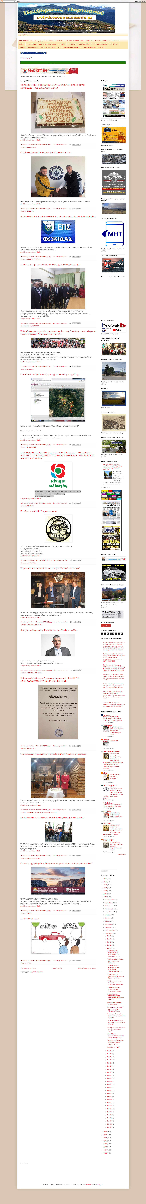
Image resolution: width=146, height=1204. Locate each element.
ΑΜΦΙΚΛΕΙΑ (60, 41)
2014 (105, 1147)
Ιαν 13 (109, 1090)
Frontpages (105, 491)
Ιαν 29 (109, 942)
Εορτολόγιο (105, 498)
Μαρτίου (108, 927)
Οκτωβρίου (109, 906)
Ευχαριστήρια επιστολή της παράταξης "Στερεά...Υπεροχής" (50, 568)
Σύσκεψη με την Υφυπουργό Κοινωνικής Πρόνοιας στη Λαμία (50, 264)
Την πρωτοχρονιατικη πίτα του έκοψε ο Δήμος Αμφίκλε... (116, 1029)
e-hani (105, 773)
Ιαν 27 (109, 948)
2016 (105, 1141)
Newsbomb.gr (117, 491)
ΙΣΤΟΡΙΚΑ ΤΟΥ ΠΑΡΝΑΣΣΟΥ (108, 840)
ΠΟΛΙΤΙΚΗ (35, 326)
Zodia (119, 496)
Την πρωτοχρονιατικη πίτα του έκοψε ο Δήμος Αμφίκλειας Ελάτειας (53, 753)
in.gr (109, 496)
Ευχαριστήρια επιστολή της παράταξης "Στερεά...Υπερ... (115, 1009)
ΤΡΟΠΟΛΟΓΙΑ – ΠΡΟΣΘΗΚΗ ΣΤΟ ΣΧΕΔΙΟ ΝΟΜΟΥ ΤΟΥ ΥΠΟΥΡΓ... (115, 997)
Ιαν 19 (109, 1072)
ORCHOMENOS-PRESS (111, 751)
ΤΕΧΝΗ (29, 963)
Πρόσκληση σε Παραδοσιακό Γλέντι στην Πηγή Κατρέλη (112, 805)
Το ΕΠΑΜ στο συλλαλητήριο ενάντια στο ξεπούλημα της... (115, 1035)
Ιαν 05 (109, 1115)
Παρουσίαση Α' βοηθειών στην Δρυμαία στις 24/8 (116, 814)
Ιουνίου (108, 918)
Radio (114, 498)
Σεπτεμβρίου (110, 909)
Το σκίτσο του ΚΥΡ (29, 918)
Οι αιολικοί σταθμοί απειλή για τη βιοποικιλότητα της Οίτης (49, 374)
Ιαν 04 (109, 1118)
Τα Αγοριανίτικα (33, 47)
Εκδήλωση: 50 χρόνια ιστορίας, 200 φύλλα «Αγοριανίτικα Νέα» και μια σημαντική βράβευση (114, 685)
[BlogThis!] (75, 145)
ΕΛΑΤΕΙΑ (38, 812)
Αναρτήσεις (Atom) (36, 972)
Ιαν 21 (109, 1066)
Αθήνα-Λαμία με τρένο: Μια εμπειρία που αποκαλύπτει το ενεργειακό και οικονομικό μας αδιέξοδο (113, 677)
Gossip (114, 496)
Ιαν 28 (109, 945)
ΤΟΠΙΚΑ (37, 259)
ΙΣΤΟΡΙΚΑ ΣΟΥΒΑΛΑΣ (102, 41)
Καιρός (119, 498)
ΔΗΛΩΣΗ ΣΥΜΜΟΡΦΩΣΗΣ (74, 41)
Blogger (100, 1184)
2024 (105, 885)
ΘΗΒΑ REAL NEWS (110, 785)
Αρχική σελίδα (23, 35)
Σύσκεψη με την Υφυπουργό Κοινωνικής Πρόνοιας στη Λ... (115, 976)
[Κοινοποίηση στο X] (76, 145)
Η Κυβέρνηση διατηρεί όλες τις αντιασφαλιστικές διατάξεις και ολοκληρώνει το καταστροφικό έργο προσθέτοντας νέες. (58, 332)
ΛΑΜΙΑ (21, 44)
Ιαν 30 (109, 939)
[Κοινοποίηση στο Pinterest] (80, 145)
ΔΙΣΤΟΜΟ (107, 823)
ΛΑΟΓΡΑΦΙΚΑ (31, 44)
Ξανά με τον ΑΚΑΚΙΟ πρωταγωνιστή (38, 511)
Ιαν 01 (109, 1127)
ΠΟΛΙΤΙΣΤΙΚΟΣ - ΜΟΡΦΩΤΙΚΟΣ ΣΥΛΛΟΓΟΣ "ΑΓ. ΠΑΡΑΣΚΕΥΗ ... (113, 953)
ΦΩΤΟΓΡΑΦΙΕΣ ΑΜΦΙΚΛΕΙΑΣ (50, 47)
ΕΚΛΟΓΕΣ (89, 41)
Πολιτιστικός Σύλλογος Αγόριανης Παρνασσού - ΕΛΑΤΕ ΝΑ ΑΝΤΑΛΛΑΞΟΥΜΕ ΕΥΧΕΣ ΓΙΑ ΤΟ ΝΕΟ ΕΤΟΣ (49, 679)
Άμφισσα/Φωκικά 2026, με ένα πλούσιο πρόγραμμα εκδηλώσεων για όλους (117, 730)
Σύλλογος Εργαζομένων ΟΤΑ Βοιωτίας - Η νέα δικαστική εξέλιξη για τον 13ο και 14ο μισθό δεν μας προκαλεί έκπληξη (113, 792)
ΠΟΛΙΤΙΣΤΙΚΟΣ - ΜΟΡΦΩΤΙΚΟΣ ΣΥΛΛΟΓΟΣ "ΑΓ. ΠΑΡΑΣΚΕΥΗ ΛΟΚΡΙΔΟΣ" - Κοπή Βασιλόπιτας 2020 (52, 86)
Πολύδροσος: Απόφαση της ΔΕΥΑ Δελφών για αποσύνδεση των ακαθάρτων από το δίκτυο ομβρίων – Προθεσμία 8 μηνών (114, 667)
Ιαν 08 (109, 1106)
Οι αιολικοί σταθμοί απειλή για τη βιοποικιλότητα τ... (114, 989)
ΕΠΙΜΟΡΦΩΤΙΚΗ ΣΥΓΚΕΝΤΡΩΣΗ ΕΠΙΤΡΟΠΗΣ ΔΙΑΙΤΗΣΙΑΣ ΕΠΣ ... (114, 968)
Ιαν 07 (109, 1109)
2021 (105, 894)
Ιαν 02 (109, 1124)
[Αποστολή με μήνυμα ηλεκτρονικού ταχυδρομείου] (73, 145)
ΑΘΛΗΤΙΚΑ (49, 41)
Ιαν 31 (109, 936)
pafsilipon (106, 739)
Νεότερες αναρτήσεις (28, 968)
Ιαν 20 (109, 1069)
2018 (105, 1135)
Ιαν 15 (109, 1084)
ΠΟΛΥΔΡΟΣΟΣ (84, 44)
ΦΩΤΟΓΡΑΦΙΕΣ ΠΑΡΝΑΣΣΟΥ (72, 47)
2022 (105, 891)
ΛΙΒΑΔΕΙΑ (62, 44)
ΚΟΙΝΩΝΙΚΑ (116, 41)
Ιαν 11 (109, 1096)
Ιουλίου (108, 915)
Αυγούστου (109, 912)
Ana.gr (103, 493)
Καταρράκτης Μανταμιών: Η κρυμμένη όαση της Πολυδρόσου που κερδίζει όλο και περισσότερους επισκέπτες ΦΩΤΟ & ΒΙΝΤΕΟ (114, 657)
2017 (105, 1138)
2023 (105, 888)
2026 (105, 879)
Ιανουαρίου (109, 933)
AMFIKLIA (107, 811)
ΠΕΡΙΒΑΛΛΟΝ (31, 447)
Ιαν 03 (109, 1121)
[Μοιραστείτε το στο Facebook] (78, 145)
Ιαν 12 (109, 1093)
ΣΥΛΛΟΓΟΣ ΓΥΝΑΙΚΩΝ (99, 44)
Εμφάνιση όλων (122, 854)
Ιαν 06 (109, 1112)
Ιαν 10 (109, 1099)
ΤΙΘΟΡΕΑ (22, 47)
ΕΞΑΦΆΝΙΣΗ (114, 741)
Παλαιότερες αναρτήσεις (87, 968)
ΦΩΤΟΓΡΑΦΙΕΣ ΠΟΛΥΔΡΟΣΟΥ (93, 47)
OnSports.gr (110, 493)
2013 (105, 1150)
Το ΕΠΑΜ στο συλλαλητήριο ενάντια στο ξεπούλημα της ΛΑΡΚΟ (52, 817)
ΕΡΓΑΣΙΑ (29, 858)
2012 (105, 1153)
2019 (105, 1132)
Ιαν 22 (109, 1063)
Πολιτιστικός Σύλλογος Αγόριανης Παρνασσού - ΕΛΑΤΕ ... (116, 1022)
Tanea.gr (104, 496)
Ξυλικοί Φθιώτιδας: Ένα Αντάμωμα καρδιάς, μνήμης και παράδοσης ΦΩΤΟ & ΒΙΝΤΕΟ (112, 467)
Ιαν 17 (109, 1078)
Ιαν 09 (109, 1103)
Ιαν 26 (109, 1051)
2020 (105, 897)
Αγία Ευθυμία (108, 803)
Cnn (111, 491)
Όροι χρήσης (39, 41)
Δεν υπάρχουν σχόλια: (60, 144)
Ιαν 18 (109, 1075)
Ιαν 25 (109, 1054)
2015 (105, 1144)
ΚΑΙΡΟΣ (29, 913)
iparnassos (106, 715)
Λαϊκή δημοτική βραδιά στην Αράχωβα (115, 776)
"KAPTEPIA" (108, 725)
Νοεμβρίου (109, 903)
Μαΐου (107, 921)
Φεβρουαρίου (110, 930)
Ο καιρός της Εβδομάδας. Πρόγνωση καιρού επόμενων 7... (115, 1042)
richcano (89, 1184)
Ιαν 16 (109, 1081)
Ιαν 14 (109, 1087)
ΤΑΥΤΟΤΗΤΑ (114, 44)
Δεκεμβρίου (109, 900)
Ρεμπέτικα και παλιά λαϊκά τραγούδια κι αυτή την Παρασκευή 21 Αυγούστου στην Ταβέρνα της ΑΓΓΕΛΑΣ (112, 829)
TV (110, 498)
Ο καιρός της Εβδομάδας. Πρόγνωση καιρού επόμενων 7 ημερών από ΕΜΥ (56, 863)
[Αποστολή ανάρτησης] (70, 144)
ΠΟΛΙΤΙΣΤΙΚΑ (31, 147)
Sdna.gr (117, 493)
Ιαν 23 (109, 1060)
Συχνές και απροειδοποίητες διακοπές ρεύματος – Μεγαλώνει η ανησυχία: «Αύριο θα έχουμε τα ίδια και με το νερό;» (114, 695)
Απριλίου (108, 924)
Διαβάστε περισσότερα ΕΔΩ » (30, 140)
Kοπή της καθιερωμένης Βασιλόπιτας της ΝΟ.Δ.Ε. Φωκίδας (48, 629)
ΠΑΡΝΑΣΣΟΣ (72, 44)
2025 (105, 882)
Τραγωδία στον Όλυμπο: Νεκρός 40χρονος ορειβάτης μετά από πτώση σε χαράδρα (112, 718)
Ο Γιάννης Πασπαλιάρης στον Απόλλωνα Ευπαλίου (45, 152)
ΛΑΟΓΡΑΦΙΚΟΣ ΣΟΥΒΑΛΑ (47, 44)
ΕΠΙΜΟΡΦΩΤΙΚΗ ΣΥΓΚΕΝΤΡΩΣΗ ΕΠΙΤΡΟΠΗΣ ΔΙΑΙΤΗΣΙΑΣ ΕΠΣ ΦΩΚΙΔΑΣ (58, 216)
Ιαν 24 (109, 1057)
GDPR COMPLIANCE (25, 41)
